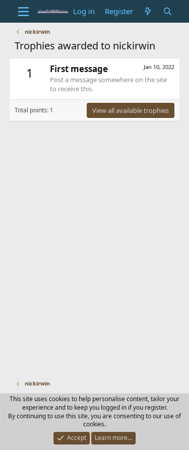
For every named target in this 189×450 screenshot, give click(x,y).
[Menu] (23, 12)
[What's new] (148, 11)
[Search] (167, 11)
